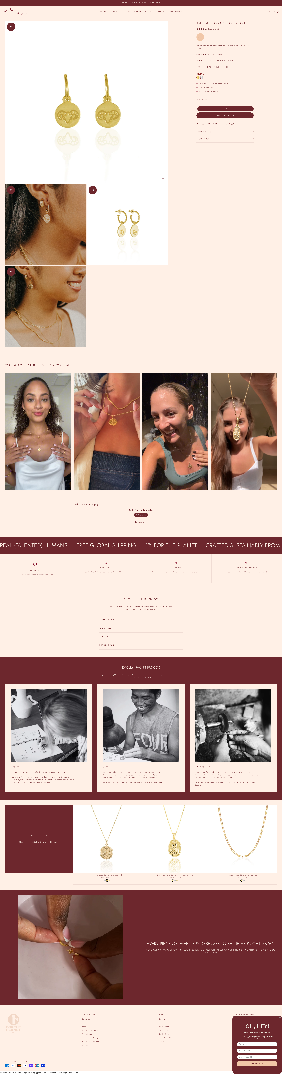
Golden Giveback (165, 1034)
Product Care (87, 1034)
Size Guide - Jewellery (90, 1041)
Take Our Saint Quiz (166, 1023)
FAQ (83, 1023)
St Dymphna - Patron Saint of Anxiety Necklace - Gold (175, 875)
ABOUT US (160, 11)
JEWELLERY (117, 11)
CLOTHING (138, 11)
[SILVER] (201, 77)
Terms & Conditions (166, 1038)
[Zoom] (163, 178)
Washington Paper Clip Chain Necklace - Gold (242, 875)
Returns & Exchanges (90, 1030)
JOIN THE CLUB (257, 1064)
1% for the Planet (165, 1026)
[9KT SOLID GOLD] (109, 880)
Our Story (162, 1019)
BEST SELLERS (105, 11)
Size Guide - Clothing (90, 1038)
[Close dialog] (280, 1017)
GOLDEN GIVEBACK (174, 11)
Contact (162, 1041)
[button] (201, 29)
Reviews (85, 1045)
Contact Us (86, 1019)
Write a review (141, 515)
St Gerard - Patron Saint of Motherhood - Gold (107, 875)
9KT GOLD (128, 11)
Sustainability (163, 1030)
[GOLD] (198, 77)
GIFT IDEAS (149, 11)
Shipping (85, 1026)
